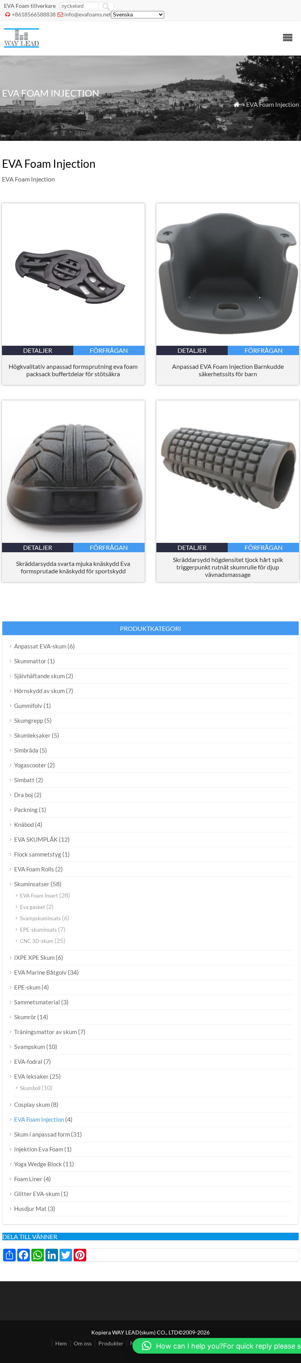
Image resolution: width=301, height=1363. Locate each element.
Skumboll (30, 1088)
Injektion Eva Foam (38, 1149)
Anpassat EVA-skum (40, 646)
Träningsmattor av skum (45, 1031)
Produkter (110, 1343)
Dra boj (23, 794)
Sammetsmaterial (37, 1002)
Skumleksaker (32, 735)
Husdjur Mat (30, 1208)
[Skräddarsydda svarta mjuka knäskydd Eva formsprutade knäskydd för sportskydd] (73, 540)
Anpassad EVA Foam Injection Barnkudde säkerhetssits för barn (228, 370)
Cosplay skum (32, 1104)
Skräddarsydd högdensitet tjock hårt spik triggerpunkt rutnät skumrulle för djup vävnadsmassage (228, 567)
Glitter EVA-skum (37, 1193)
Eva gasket (32, 907)
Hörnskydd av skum (39, 690)
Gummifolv (28, 705)
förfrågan (109, 350)
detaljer (37, 350)
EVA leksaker (31, 1076)
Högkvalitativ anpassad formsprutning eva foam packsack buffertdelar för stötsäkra (73, 370)
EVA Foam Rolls (34, 869)
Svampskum (29, 1046)
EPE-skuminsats (38, 930)
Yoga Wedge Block (38, 1163)
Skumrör (25, 1016)
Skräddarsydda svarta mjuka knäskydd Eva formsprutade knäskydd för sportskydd (73, 567)
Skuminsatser (31, 883)
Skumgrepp (28, 720)
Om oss (83, 1343)
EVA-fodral (28, 1061)
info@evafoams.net (87, 14)
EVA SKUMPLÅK (36, 839)
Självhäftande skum (39, 675)
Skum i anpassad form (42, 1134)
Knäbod (24, 824)
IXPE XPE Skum (34, 957)
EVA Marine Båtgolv (40, 972)
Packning (26, 809)
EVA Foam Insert (39, 896)
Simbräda (26, 750)
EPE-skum (27, 987)
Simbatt (24, 779)
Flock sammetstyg (37, 854)
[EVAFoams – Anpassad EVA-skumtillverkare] (21, 45)
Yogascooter (30, 765)
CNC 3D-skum (36, 941)
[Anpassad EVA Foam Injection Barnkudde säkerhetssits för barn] (227, 343)
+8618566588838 (34, 14)
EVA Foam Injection (39, 1119)
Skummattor (30, 660)
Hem (61, 1343)
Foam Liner (28, 1178)
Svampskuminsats (40, 918)
